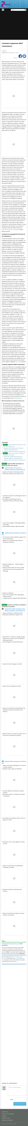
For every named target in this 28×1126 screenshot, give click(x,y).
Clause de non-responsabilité (8, 1113)
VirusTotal (18, 361)
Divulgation (4, 1116)
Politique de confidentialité (7, 1120)
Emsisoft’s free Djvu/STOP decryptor (10, 229)
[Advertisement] (14, 26)
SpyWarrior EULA (16, 958)
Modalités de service (6, 1118)
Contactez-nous (5, 1111)
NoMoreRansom (18, 398)
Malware (5, 51)
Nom (11, 1099)
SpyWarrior (14, 956)
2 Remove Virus (5, 4)
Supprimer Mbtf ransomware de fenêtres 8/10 (14, 451)
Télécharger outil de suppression (12, 944)
